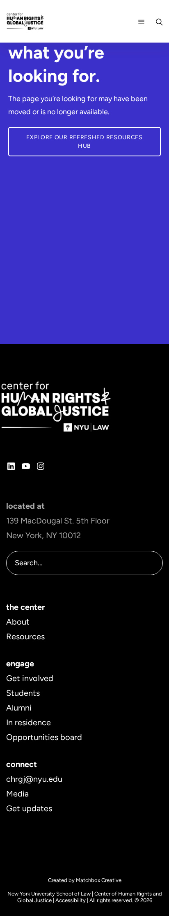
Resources (25, 636)
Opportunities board (44, 737)
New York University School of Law (49, 894)
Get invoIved (29, 678)
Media (17, 794)
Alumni (19, 708)
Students (23, 693)
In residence (28, 722)
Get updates (29, 808)
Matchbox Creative (98, 880)
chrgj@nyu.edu (34, 779)
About (18, 622)
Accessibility (70, 900)
